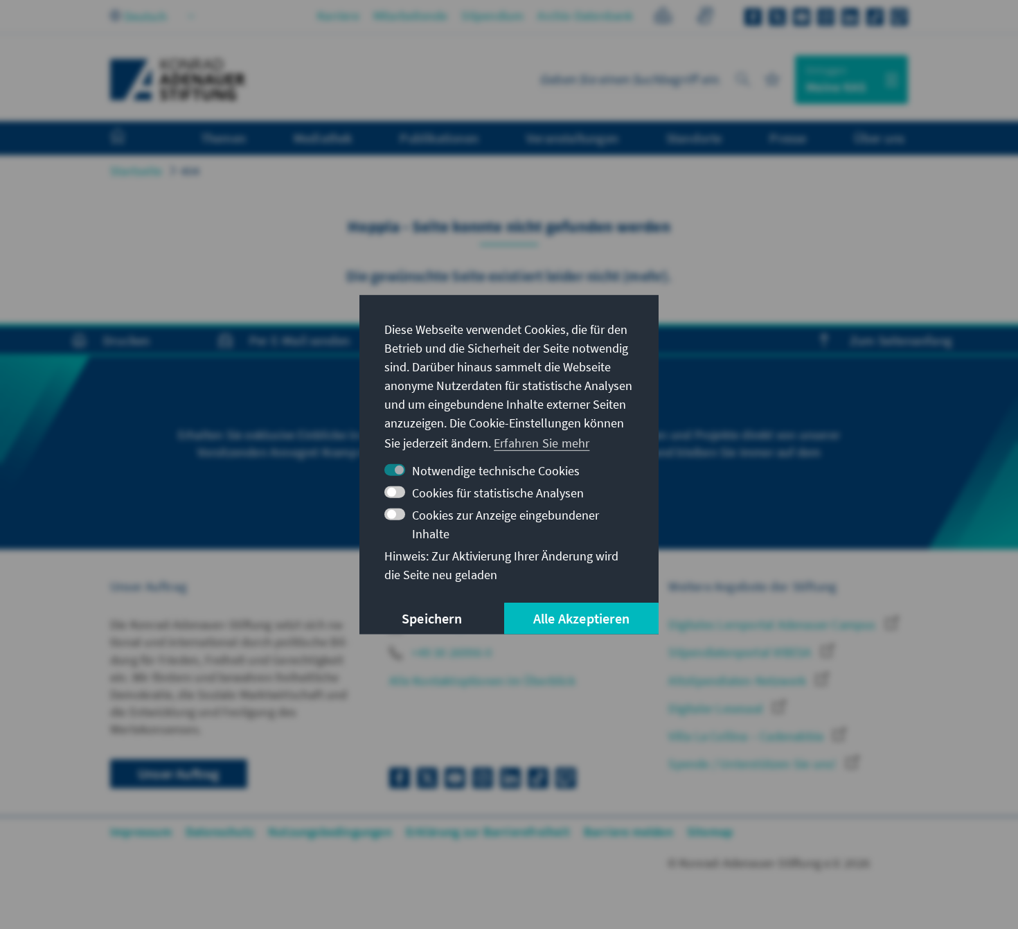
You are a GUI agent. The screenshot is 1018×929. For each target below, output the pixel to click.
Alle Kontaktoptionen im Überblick (482, 681)
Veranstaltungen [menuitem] (572, 138)
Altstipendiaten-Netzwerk (738, 681)
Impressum (141, 832)
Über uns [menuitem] (879, 138)
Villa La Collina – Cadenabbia (747, 736)
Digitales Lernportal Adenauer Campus (773, 624)
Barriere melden (628, 832)
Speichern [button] (432, 618)
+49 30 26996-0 (450, 652)
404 (190, 171)
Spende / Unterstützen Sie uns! (753, 764)
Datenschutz (220, 832)
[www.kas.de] (178, 79)
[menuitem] (131, 138)
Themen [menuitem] (223, 138)
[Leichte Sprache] (663, 18)
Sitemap (710, 832)
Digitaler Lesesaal (717, 708)
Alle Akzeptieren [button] (581, 618)
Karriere (338, 16)
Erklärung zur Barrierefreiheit (488, 832)
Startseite (136, 171)
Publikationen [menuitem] (439, 138)
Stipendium (492, 16)
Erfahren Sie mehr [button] (541, 443)
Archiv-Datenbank (585, 16)
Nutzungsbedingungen (330, 832)
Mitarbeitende (410, 16)
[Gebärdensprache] (705, 18)
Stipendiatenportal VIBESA (741, 652)
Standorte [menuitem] (694, 138)
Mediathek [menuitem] (323, 138)
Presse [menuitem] (787, 138)
